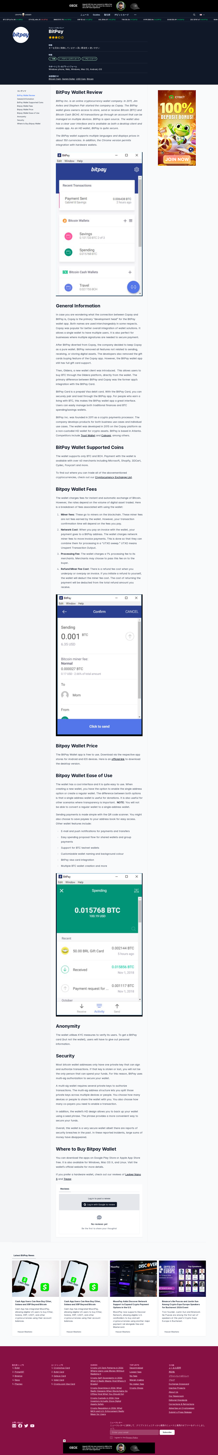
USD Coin (81, 79)
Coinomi (106, 435)
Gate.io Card (60, 1376)
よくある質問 (175, 1368)
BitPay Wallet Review (26, 95)
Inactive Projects (177, 1388)
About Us (173, 1392)
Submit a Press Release (180, 1412)
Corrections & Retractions (181, 1404)
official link (118, 759)
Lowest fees (135, 1372)
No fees (133, 1376)
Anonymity (21, 116)
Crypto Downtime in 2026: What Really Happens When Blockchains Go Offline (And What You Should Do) (109, 1391)
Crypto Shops (136, 1388)
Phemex (18, 1384)
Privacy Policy (132, 1437)
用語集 (172, 1372)
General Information (25, 99)
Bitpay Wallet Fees (25, 106)
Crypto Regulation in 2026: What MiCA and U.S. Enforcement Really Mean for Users (107, 1411)
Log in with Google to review (101, 1204)
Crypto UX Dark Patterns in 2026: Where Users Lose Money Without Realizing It (107, 1371)
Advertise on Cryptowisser (182, 1408)
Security (20, 120)
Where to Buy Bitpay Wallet (28, 124)
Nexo (17, 1380)
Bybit (17, 1368)
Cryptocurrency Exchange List (113, 477)
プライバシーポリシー (179, 1376)
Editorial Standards (178, 1400)
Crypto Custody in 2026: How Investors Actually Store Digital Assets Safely (105, 1401)
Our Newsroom (176, 1396)
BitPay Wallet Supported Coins (30, 102)
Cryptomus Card (62, 1368)
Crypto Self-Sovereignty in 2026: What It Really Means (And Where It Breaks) (108, 1381)
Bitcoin (90, 79)
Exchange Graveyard (179, 1384)
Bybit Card (59, 1372)
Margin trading (137, 1380)
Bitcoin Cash (55, 79)
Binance (18, 1376)
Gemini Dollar (68, 79)
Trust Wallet (88, 435)
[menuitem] (84, 14)
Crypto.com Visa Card (64, 1384)
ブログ (172, 1380)
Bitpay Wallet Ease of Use (28, 113)
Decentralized (136, 1368)
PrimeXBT (19, 1372)
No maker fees (137, 1384)
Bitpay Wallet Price (25, 109)
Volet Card (59, 1380)
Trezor (67, 1178)
